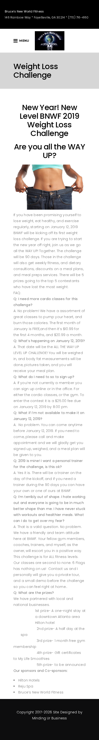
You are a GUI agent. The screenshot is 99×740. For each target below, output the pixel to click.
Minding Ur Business (49, 718)
